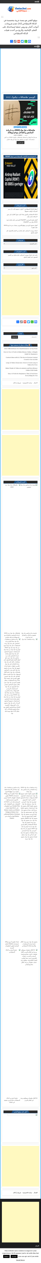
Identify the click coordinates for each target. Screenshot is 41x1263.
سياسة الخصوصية (27, 383)
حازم (36, 255)
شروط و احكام (17, 383)
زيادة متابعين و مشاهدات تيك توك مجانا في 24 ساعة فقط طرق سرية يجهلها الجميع (12, 789)
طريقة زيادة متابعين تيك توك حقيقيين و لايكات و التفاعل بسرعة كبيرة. (29, 635)
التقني (25, 135)
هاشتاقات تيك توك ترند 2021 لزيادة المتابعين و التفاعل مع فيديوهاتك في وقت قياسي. (12, 635)
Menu (36, 2)
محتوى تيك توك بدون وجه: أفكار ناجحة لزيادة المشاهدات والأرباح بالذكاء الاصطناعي (28, 944)
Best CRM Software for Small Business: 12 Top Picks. (21, 348)
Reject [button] (6, 1256)
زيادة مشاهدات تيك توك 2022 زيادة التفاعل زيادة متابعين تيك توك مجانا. (29, 789)
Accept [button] (14, 1256)
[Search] (39, 46)
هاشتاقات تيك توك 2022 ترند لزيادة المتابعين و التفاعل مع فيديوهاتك (20, 131)
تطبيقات (24, 127)
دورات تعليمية (17, 127)
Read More (20, 1260)
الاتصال (36, 383)
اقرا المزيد (20, 142)
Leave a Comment (18, 135)
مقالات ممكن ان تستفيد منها (19, 345)
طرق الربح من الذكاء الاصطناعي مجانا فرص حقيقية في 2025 (12, 1100)
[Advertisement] (20, 69)
